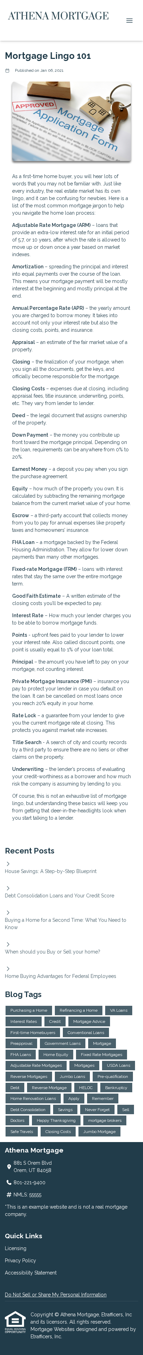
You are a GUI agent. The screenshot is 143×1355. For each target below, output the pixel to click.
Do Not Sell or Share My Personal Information (56, 1294)
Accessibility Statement (31, 1273)
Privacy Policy (20, 1260)
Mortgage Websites (53, 1329)
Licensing (15, 1248)
